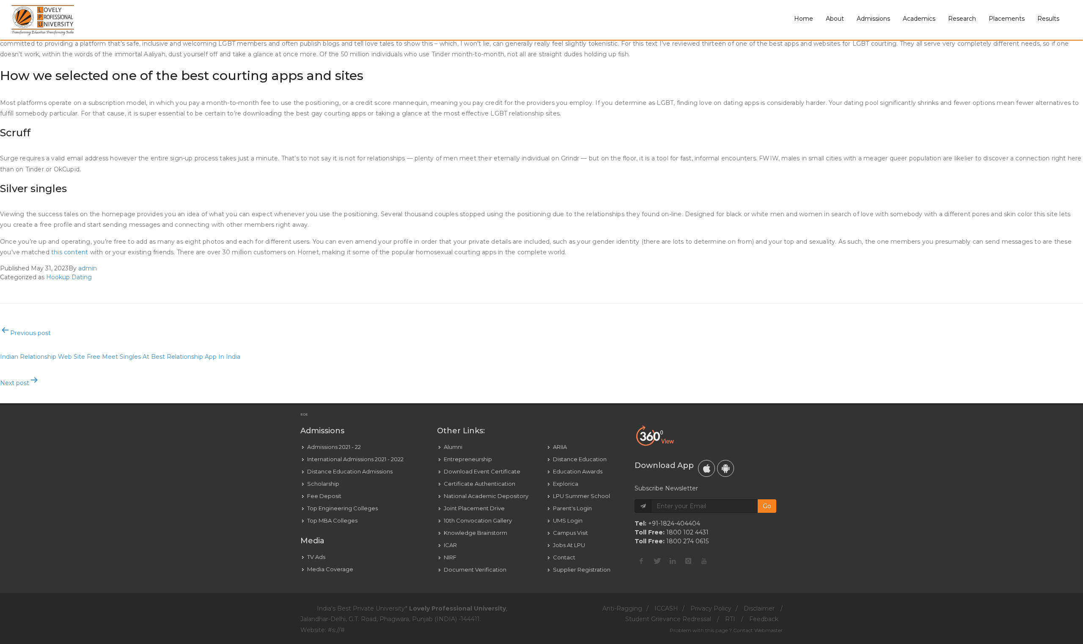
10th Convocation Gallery (478, 520)
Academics (919, 18)
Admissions (873, 18)
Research (962, 18)
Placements (1007, 18)
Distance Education (580, 459)
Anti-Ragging (622, 608)
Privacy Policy (710, 608)
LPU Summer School (581, 496)
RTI (730, 619)
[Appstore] (706, 468)
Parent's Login (572, 508)
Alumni (453, 446)
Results (1048, 18)
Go (767, 506)
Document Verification (475, 569)
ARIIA (560, 446)
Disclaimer (759, 608)
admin (87, 268)
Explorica (565, 483)
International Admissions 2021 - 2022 (355, 459)
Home (803, 18)
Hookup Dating (69, 277)
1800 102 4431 (687, 532)
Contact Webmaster (758, 630)
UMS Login (568, 520)
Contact (564, 557)
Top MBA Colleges (332, 520)
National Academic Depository (486, 496)
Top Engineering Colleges (342, 508)
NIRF (450, 557)
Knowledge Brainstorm (475, 532)
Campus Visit (570, 532)
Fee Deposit (324, 496)
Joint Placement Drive (474, 508)
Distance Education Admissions (350, 471)
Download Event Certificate (482, 471)
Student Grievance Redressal (668, 619)
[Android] (725, 468)
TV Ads (316, 556)
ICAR (450, 545)
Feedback (763, 619)
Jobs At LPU (569, 545)
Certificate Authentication (479, 483)
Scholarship (323, 483)
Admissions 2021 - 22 (334, 446)
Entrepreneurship (468, 459)
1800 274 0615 (687, 541)
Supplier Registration (581, 569)
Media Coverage (330, 569)
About (835, 18)
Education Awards (577, 471)
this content (69, 252)
